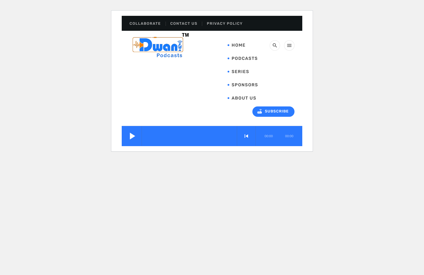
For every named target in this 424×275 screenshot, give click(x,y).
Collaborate (145, 24)
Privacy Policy (225, 24)
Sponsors (245, 84)
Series (240, 71)
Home (239, 45)
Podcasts (245, 58)
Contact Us (183, 24)
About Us (244, 98)
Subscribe (273, 111)
